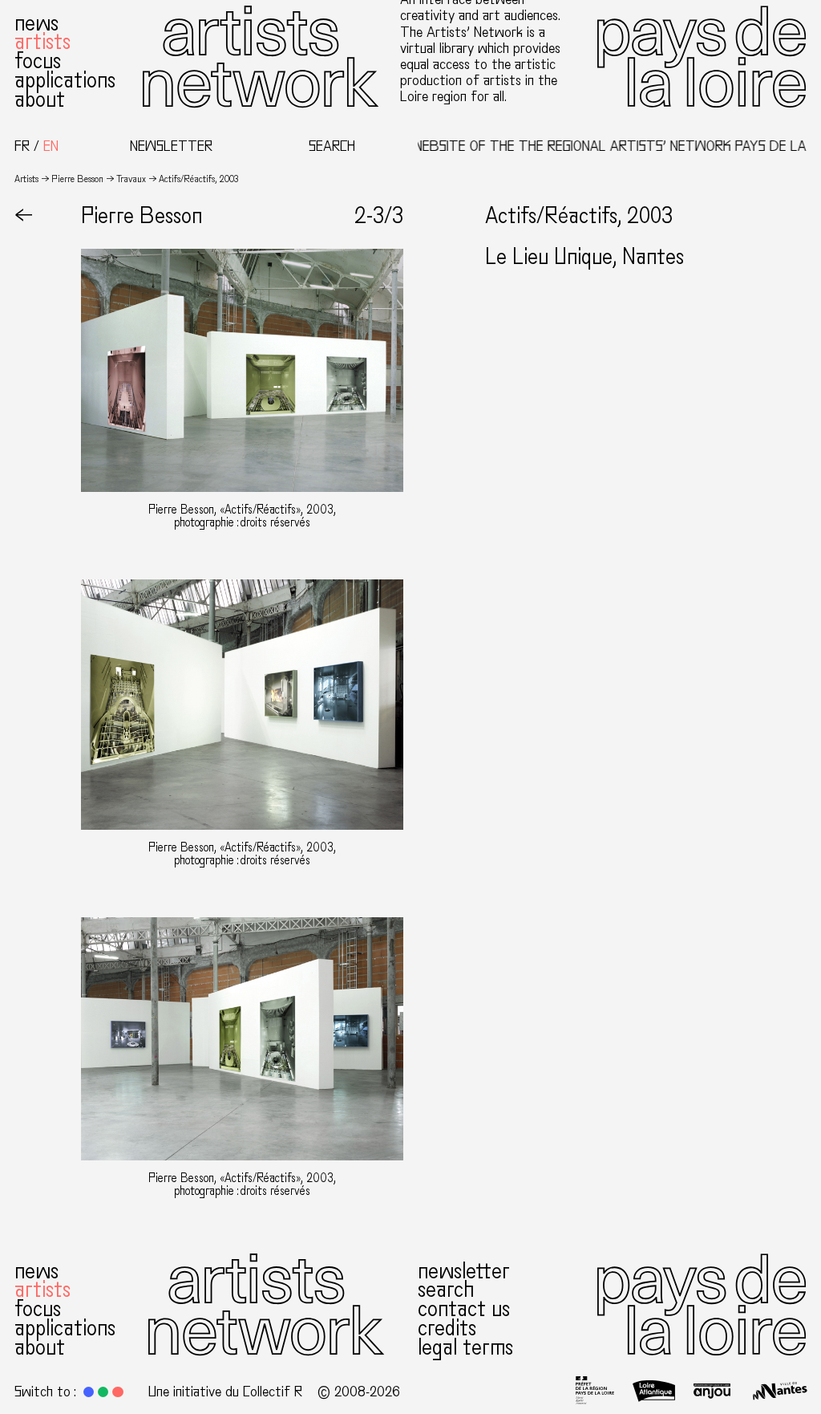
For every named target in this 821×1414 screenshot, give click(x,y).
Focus (37, 61)
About (39, 99)
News (36, 23)
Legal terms (465, 1347)
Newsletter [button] (171, 146)
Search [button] (332, 146)
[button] (88, 1392)
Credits (447, 1328)
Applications (64, 80)
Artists (42, 42)
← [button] (23, 216)
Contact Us (464, 1309)
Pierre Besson (77, 179)
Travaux (131, 179)
